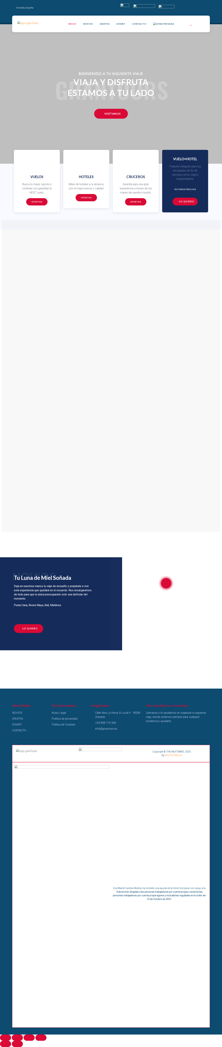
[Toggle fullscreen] (29, 1038)
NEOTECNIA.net (173, 755)
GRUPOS (105, 24)
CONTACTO (139, 24)
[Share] (17, 1038)
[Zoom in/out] (40, 1038)
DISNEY (121, 24)
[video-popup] (166, 583)
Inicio (72, 24)
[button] (111, 114)
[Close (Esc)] (5, 1038)
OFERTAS (86, 197)
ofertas (36, 201)
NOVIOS (88, 24)
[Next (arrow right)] (17, 1044)
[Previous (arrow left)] (5, 1044)
